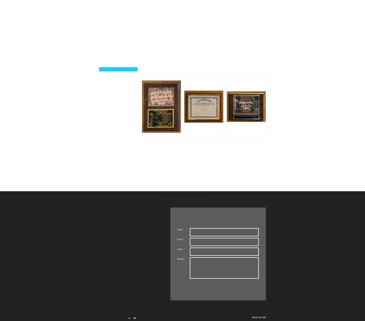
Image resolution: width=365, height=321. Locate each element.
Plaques (108, 115)
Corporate (109, 108)
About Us (212, 8)
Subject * (181, 249)
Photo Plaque (111, 156)
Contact (275, 8)
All (105, 87)
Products (233, 8)
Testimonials (253, 8)
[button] (295, 8)
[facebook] (129, 318)
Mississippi (109, 142)
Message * (181, 259)
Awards (107, 101)
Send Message (203, 288)
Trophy (107, 121)
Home (202, 8)
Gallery (265, 8)
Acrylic (107, 149)
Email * (180, 239)
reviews (223, 8)
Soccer (107, 163)
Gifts (106, 135)
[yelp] (134, 318)
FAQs (242, 8)
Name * (180, 230)
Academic (108, 170)
